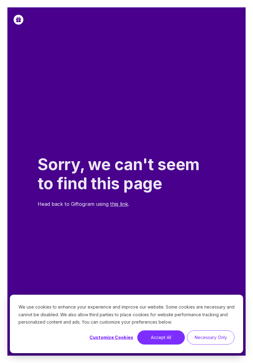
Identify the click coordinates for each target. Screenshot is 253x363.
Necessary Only (211, 337)
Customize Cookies (111, 337)
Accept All (161, 337)
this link (119, 204)
